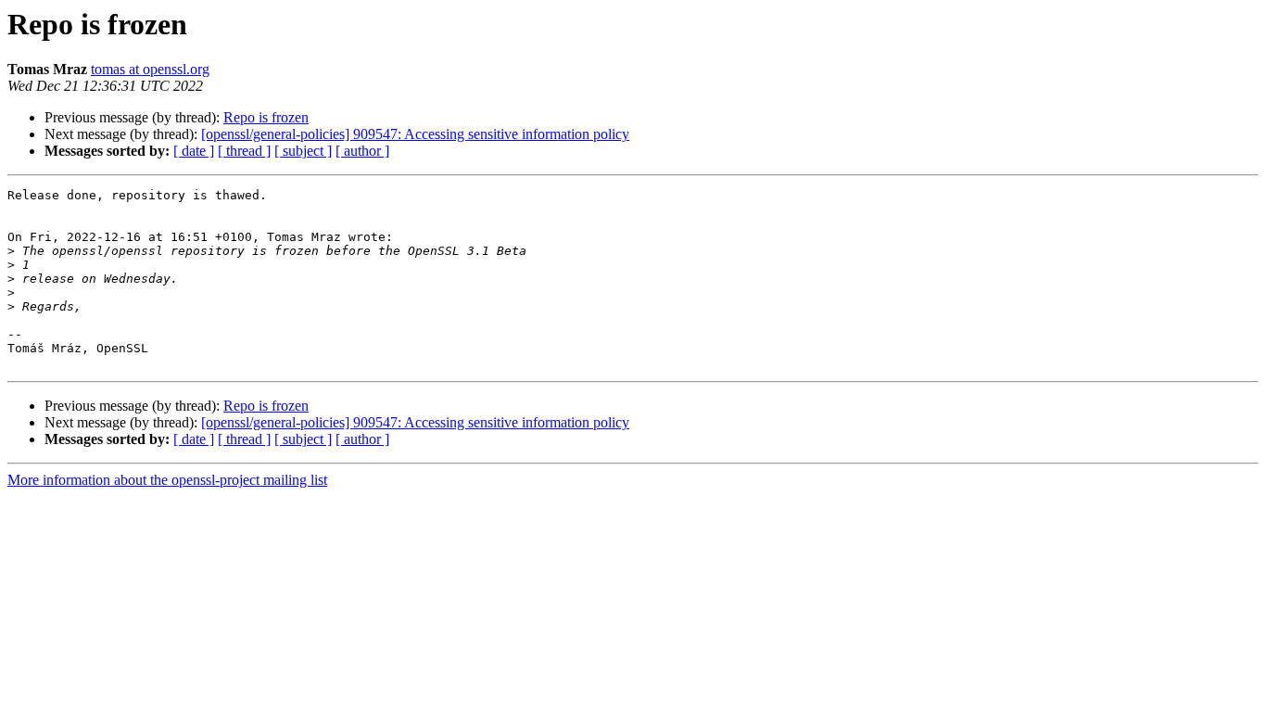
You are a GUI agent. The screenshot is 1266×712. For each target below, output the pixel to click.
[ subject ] (303, 151)
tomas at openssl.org (150, 69)
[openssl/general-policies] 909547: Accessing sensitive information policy (415, 134)
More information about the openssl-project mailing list (167, 480)
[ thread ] (244, 151)
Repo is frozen (266, 117)
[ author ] (362, 151)
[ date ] (193, 151)
